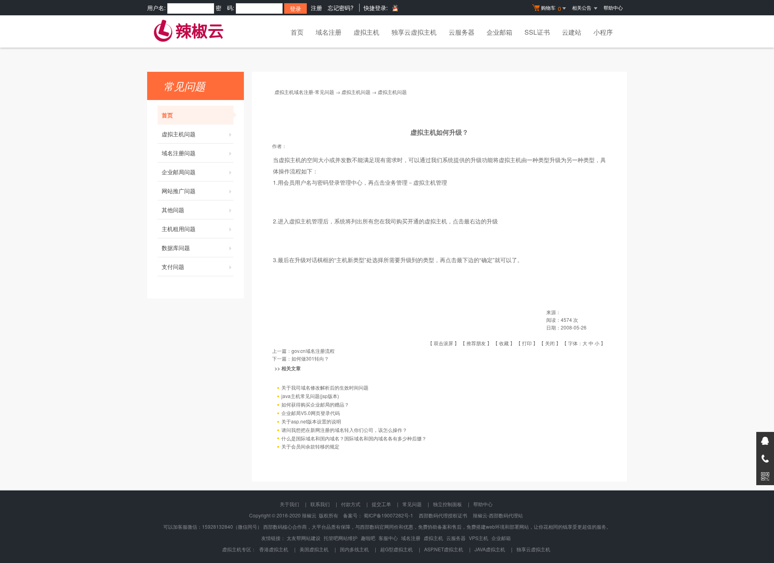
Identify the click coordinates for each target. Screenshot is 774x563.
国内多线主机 (354, 549)
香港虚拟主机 (273, 549)
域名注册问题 (179, 153)
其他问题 (173, 210)
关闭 (550, 343)
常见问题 (412, 503)
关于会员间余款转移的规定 (310, 446)
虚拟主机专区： (239, 549)
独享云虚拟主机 (414, 32)
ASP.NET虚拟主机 (443, 549)
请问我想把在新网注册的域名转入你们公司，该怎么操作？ (344, 429)
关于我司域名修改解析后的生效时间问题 (324, 387)
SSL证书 (537, 32)
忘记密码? (341, 8)
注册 (316, 8)
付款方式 (350, 503)
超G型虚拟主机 (396, 549)
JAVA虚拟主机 (489, 549)
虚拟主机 (366, 32)
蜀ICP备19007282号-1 (388, 515)
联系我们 (320, 503)
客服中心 (388, 537)
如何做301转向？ (310, 358)
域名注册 (328, 32)
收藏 (504, 343)
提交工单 (381, 503)
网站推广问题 (179, 191)
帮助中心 (613, 7)
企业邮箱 (499, 32)
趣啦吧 (368, 537)
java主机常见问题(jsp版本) (310, 395)
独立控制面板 (447, 503)
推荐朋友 (476, 343)
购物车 (551, 8)
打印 (527, 343)
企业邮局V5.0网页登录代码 (310, 412)
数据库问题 (176, 248)
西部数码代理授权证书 (443, 515)
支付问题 (173, 267)
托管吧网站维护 (341, 537)
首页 (297, 32)
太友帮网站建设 (303, 537)
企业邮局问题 (179, 172)
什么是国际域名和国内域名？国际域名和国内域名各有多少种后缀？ (354, 438)
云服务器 (461, 32)
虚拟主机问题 (179, 134)
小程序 (603, 32)
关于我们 (289, 503)
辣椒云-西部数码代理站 (498, 515)
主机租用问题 (179, 229)
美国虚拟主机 (314, 549)
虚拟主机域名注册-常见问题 (304, 91)
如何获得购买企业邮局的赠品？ (315, 404)
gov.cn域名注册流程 (313, 350)
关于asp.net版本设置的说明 (311, 421)
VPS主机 (478, 537)
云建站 (571, 32)
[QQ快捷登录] (394, 7)
